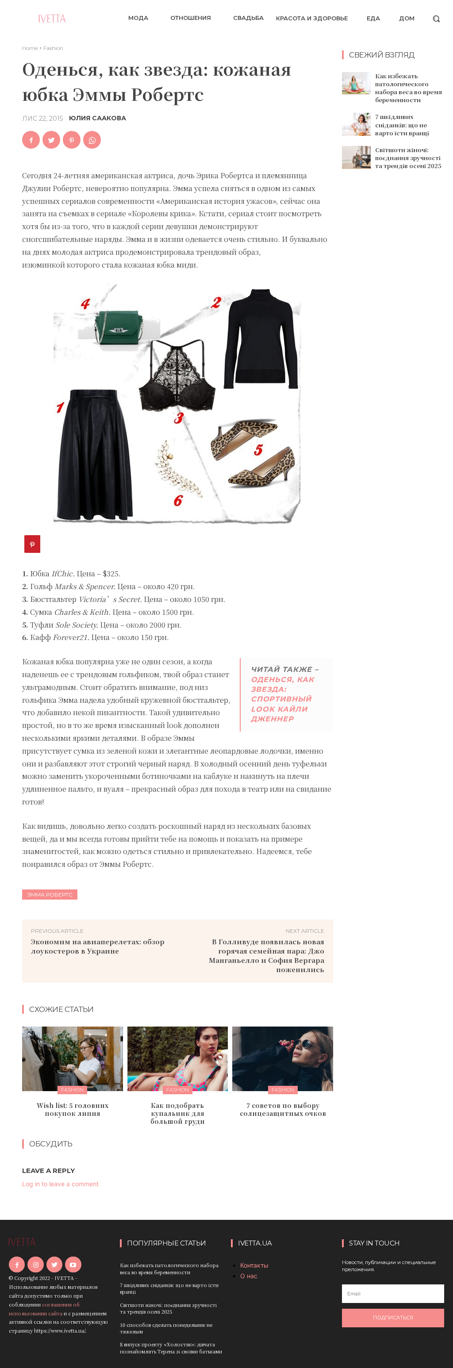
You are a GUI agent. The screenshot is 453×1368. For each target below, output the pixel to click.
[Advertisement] (397, 319)
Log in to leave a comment (60, 1184)
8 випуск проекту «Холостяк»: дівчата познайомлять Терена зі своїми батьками (171, 1347)
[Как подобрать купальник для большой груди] (177, 1059)
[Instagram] (35, 1264)
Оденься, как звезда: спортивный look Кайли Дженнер (282, 699)
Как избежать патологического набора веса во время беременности (408, 88)
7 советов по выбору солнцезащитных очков (283, 1109)
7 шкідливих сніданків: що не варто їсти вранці (402, 124)
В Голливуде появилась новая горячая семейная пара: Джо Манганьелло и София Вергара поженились (266, 955)
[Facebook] (31, 140)
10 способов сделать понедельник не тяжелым (166, 1328)
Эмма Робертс (50, 894)
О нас (248, 1276)
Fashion (53, 48)
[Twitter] (51, 140)
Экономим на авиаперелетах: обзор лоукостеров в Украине (98, 946)
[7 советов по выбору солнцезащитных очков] (282, 1059)
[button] (436, 19)
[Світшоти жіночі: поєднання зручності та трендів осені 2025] (356, 157)
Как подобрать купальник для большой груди (177, 1113)
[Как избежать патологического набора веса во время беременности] (356, 83)
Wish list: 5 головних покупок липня (72, 1109)
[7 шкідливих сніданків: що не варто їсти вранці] (356, 124)
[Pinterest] (72, 140)
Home (30, 48)
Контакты (254, 1265)
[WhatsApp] (92, 140)
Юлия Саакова (97, 118)
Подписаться (393, 1317)
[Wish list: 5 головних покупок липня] (72, 1059)
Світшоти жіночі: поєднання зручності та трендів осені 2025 (408, 158)
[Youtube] (73, 1264)
